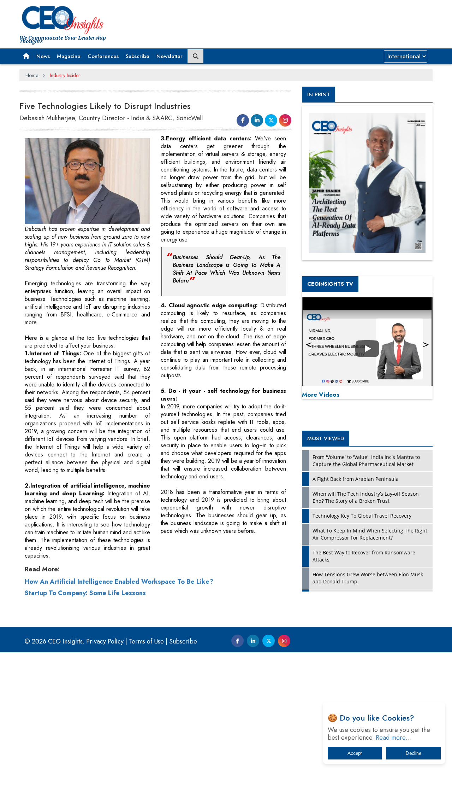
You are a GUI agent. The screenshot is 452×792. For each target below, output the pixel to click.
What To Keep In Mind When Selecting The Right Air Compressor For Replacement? (370, 534)
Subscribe (137, 56)
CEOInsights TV (330, 284)
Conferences (103, 56)
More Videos (320, 394)
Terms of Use (146, 641)
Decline (413, 753)
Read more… (394, 737)
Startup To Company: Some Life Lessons (85, 593)
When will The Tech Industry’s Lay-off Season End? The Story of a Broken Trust (366, 497)
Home (31, 75)
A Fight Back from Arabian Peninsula (356, 479)
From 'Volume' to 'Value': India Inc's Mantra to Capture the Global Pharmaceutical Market (366, 460)
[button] (26, 56)
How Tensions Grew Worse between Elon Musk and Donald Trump (368, 578)
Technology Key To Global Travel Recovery (362, 515)
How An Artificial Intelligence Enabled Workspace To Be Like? (119, 581)
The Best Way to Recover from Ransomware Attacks (364, 556)
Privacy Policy (105, 641)
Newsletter (169, 56)
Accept (354, 753)
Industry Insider (65, 75)
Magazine (69, 56)
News (43, 56)
